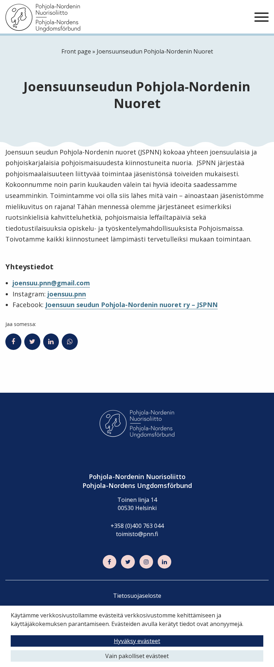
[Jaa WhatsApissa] (70, 342)
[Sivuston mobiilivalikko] (261, 17)
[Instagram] (146, 562)
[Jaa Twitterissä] (32, 342)
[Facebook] (109, 562)
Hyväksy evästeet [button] (137, 641)
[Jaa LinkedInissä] (51, 342)
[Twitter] (128, 562)
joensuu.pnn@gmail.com (51, 283)
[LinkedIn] (164, 562)
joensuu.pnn (66, 294)
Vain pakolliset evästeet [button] (137, 656)
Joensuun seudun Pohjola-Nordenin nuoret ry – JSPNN (131, 304)
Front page (76, 51)
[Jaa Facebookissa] (13, 342)
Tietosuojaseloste (137, 596)
